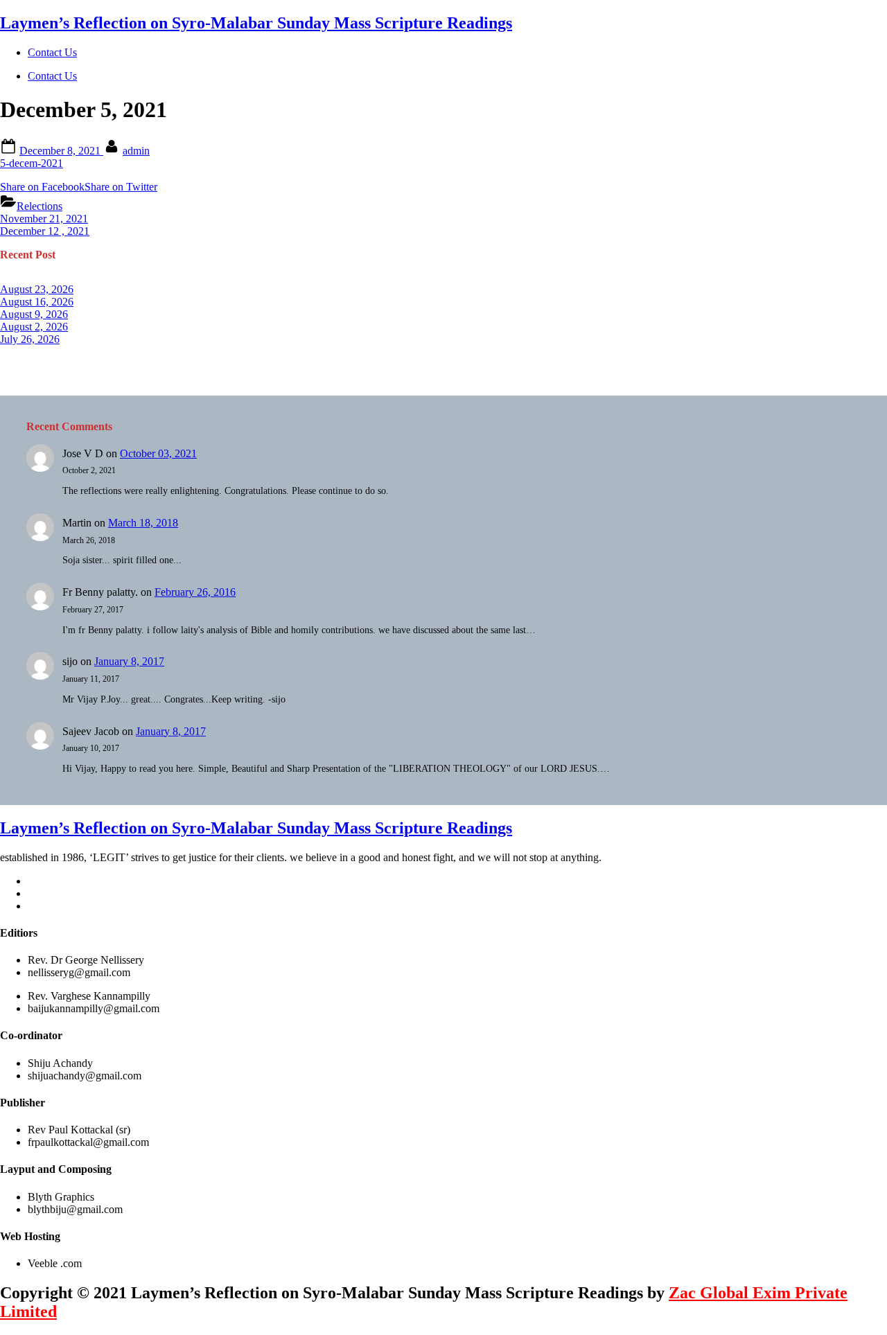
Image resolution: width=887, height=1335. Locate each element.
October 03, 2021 (158, 453)
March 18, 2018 (143, 523)
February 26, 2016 (195, 592)
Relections (39, 206)
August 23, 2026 (36, 289)
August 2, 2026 (34, 327)
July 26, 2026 (30, 339)
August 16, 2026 (36, 302)
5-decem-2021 (31, 163)
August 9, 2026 (34, 314)
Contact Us (52, 52)
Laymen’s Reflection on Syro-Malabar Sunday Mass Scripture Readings (256, 23)
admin (136, 151)
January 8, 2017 (129, 661)
